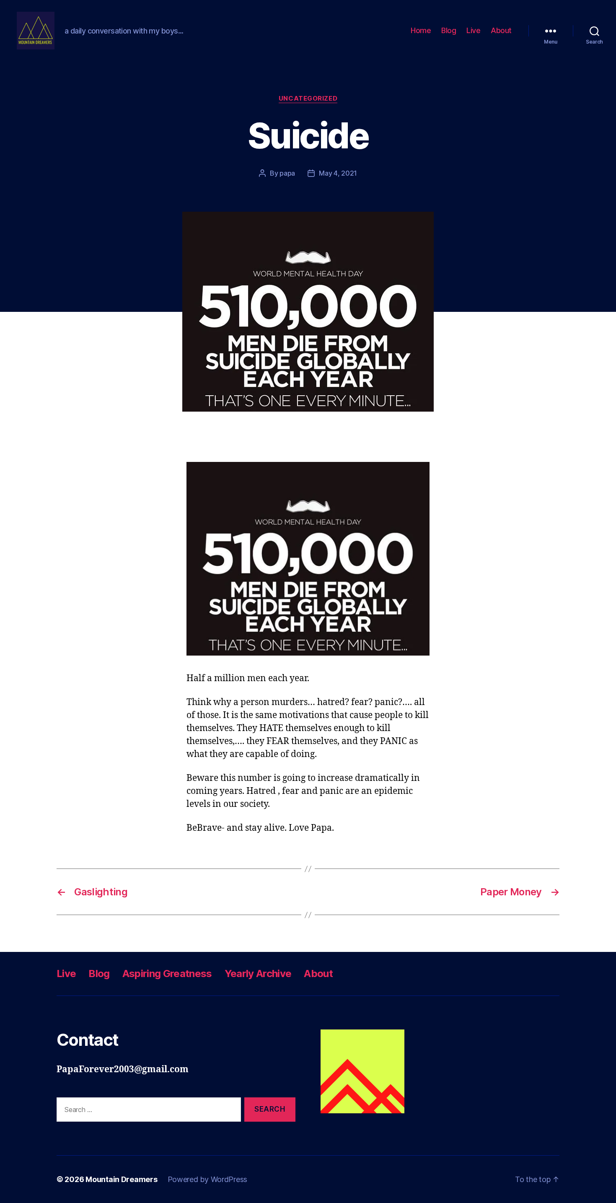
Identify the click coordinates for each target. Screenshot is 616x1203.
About (501, 30)
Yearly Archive (258, 973)
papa (287, 173)
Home (421, 30)
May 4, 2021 (338, 173)
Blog (448, 30)
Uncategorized (308, 98)
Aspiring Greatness (167, 973)
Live (473, 30)
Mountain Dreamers (121, 1179)
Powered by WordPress (208, 1179)
